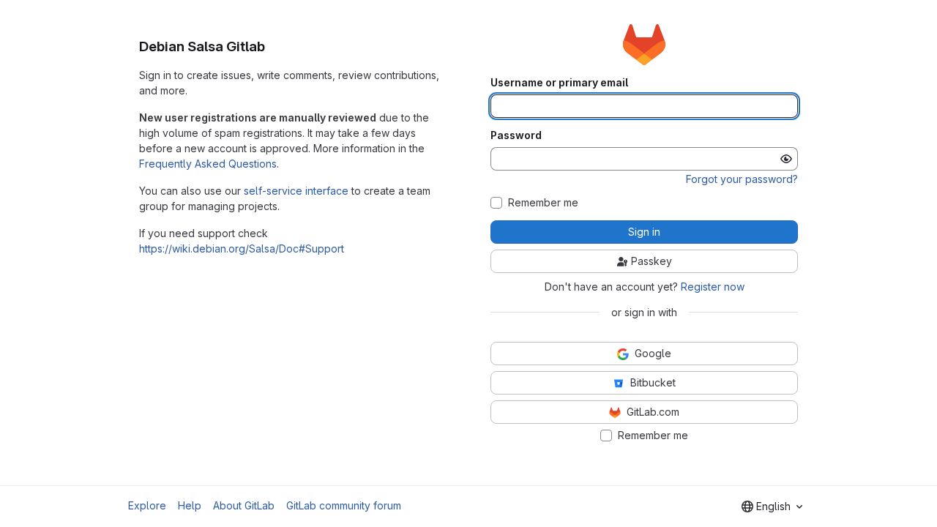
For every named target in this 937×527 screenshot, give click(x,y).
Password (516, 135)
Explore (147, 505)
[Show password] (786, 159)
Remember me (543, 203)
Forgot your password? (742, 179)
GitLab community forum (343, 505)
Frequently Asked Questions (208, 163)
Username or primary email (559, 83)
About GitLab (244, 505)
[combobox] (772, 506)
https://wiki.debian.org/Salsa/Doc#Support (241, 248)
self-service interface (296, 190)
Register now (712, 286)
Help (189, 505)
